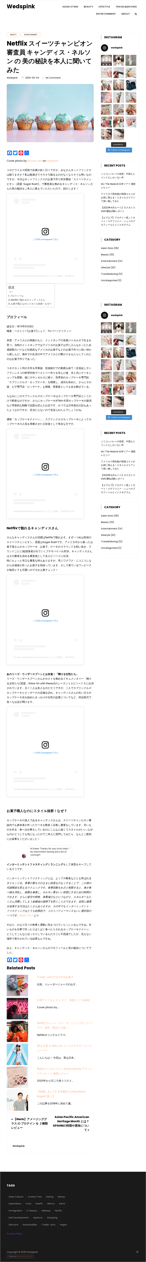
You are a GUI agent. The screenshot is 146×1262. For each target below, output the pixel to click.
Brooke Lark (34, 161)
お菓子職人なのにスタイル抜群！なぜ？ (31, 303)
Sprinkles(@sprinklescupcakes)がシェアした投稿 (36, 511)
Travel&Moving (126, 6)
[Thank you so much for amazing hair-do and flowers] (118, 60)
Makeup (45, 1210)
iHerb (62, 1203)
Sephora (38, 1217)
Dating (49, 1196)
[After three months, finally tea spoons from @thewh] (130, 109)
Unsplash (52, 161)
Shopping (52, 1217)
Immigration (15, 1210)
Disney (61, 1196)
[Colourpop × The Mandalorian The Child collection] (106, 109)
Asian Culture (16, 1196)
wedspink (12, 77)
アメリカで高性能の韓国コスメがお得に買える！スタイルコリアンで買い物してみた (118, 197)
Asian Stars (70, 6)
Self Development (19, 1217)
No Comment (53, 77)
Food (28, 1203)
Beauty (88, 6)
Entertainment (106, 13)
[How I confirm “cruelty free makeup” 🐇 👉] (118, 134)
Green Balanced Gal (24, 1256)
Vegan (63, 1224)
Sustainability (30, 1224)
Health (39, 1203)
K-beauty (32, 1210)
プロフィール (17, 296)
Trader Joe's (48, 1224)
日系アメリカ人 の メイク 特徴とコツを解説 (63, 1000)
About (125, 13)
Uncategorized (109, 280)
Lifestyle (104, 6)
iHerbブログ (27, 915)
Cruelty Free (35, 1196)
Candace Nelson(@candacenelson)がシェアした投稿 (38, 276)
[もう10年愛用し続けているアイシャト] (118, 72)
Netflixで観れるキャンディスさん (28, 300)
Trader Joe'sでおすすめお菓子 (55, 977)
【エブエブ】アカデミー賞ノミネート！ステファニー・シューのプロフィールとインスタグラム (118, 221)
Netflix (58, 1210)
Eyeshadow (15, 1203)
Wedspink (21, 6)
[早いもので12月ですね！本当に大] (118, 109)
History (51, 1203)
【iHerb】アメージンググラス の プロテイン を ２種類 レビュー (29, 1123)
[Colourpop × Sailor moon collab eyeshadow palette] (106, 122)
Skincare (13, 1224)
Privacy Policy (14, 1233)
